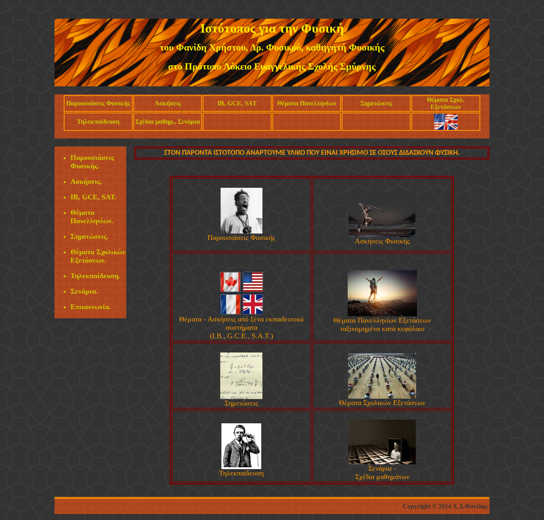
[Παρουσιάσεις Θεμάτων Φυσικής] (241, 231)
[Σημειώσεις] (241, 397)
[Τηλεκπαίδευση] (241, 467)
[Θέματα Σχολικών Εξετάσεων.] (382, 396)
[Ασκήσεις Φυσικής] (382, 235)
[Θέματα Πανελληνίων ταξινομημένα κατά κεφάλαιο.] (382, 314)
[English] (446, 127)
